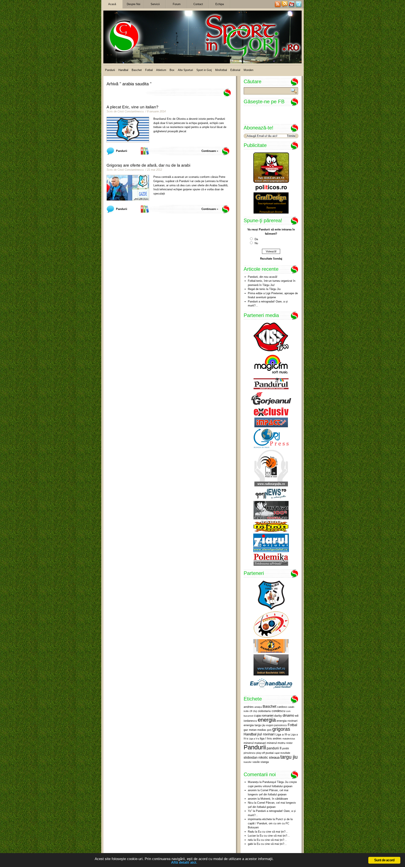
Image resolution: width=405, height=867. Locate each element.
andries (249, 706)
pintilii (285, 748)
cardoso (282, 706)
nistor (289, 743)
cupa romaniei (263, 715)
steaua (274, 757)
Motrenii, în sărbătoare (274, 798)
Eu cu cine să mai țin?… (273, 831)
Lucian (252, 835)
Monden (248, 70)
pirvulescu (249, 752)
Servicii (155, 4)
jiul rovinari (266, 734)
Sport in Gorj (204, 70)
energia (267, 720)
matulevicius (288, 738)
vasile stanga (260, 762)
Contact (198, 4)
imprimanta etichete (260, 819)
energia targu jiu (254, 725)
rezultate (285, 752)
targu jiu (289, 757)
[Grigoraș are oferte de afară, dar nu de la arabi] (128, 187)
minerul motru (276, 743)
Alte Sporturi (185, 70)
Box (172, 70)
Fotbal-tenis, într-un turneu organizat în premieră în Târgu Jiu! (271, 283)
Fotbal (149, 70)
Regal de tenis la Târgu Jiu (264, 289)
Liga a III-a (282, 734)
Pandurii (110, 70)
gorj (269, 730)
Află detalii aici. (184, 862)
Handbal (123, 70)
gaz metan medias (255, 729)
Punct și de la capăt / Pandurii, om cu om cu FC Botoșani (270, 823)
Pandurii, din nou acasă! (262, 276)
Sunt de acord (384, 860)
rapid (276, 753)
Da (256, 239)
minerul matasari (255, 743)
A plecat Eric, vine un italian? (132, 107)
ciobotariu (264, 711)
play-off (260, 753)
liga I (263, 738)
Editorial (235, 70)
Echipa (219, 4)
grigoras (281, 729)
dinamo (288, 715)
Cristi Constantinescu (130, 111)
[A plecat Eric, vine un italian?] (128, 129)
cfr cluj (253, 711)
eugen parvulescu (276, 725)
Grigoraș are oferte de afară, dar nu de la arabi (148, 165)
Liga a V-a (254, 738)
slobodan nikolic (256, 757)
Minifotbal (221, 70)
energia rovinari (287, 720)
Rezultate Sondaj (271, 258)
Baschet (137, 70)
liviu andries (274, 738)
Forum (177, 4)
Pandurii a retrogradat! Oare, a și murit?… (268, 303)
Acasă (112, 4)
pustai (270, 752)
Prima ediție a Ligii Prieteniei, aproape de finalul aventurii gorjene (273, 295)
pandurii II (274, 748)
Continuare (208, 150)
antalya (258, 707)
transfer (248, 762)
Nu (256, 243)
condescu (278, 711)
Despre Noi (133, 4)
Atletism (161, 70)
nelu (250, 839)
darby (278, 715)
